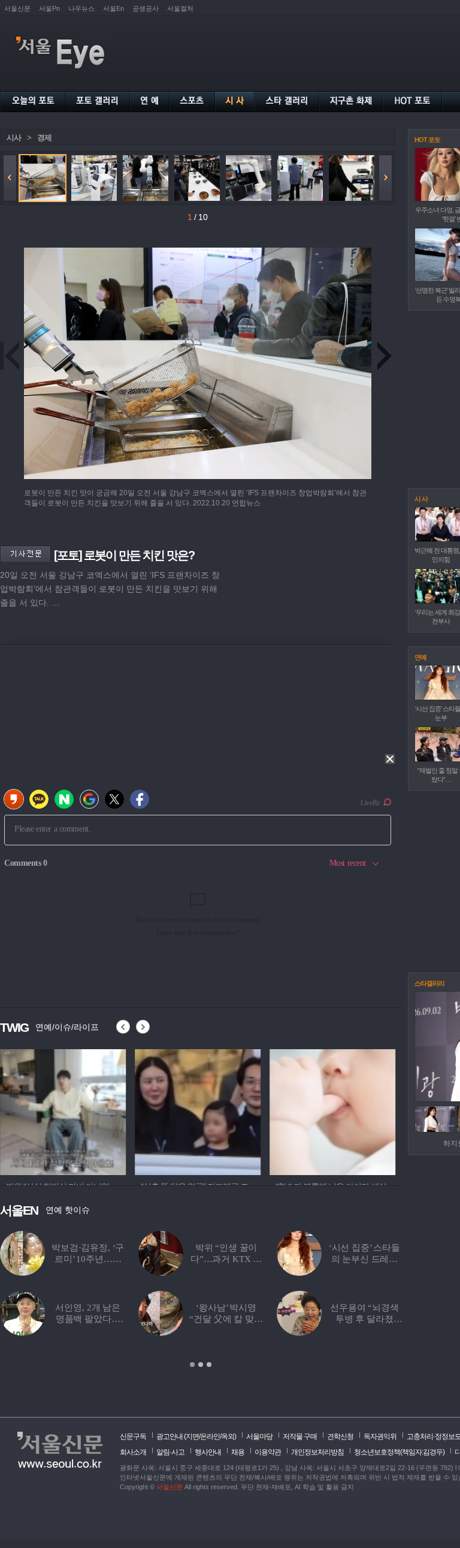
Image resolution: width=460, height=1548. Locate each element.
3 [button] (209, 1364)
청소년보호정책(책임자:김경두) (399, 1452)
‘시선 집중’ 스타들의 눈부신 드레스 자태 (364, 1259)
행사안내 (208, 1452)
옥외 (227, 1436)
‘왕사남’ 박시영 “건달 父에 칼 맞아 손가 (225, 1319)
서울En (113, 8)
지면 (192, 1436)
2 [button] (200, 1364)
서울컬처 (180, 8)
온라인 (210, 1436)
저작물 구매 (300, 1436)
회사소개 (133, 1452)
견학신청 (340, 1436)
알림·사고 (170, 1452)
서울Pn (49, 8)
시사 (14, 137)
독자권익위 (380, 1436)
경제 (44, 137)
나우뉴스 (81, 8)
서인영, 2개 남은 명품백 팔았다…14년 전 (87, 1319)
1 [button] (192, 1364)
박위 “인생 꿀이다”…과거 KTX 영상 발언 (226, 1259)
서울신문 (17, 8)
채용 (237, 1452)
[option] (63, 1110)
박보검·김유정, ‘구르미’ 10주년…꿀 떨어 (88, 1259)
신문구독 (133, 1436)
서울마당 (259, 1436)
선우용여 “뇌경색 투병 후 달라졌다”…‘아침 (364, 1319)
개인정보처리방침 (317, 1452)
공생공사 (145, 8)
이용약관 (268, 1452)
